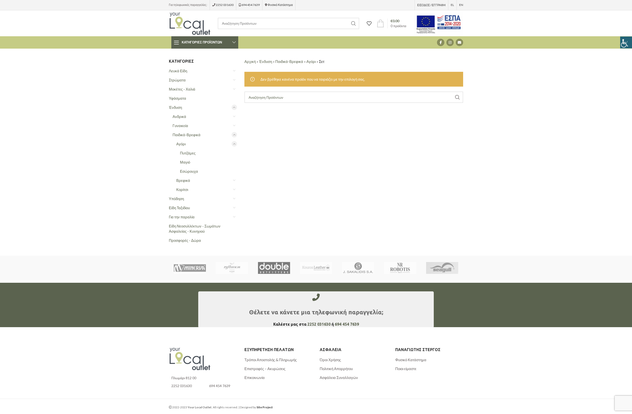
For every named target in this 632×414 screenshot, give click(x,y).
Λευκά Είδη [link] (178, 71)
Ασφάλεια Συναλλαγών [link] (339, 377)
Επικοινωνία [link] (254, 377)
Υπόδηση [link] (176, 198)
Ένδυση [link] (175, 107)
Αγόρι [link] (181, 144)
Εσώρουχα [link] (189, 171)
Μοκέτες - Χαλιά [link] (182, 89)
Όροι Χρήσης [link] (330, 360)
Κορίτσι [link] (182, 189)
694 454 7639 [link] (250, 5)
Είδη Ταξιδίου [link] (179, 208)
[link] (626, 42)
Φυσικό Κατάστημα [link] (280, 5)
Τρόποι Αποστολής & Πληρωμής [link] (270, 360)
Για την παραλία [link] (182, 217)
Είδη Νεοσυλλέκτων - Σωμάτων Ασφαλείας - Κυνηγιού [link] (194, 228)
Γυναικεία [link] (180, 125)
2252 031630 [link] (225, 5)
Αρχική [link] (250, 61)
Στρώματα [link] (177, 80)
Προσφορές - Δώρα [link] (185, 240)
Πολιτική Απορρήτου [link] (336, 368)
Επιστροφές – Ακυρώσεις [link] (264, 368)
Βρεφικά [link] (183, 180)
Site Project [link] (265, 407)
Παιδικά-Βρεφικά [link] (186, 134)
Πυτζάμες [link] (188, 153)
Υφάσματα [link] (177, 98)
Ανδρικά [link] (179, 116)
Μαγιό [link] (185, 162)
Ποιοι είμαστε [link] (405, 368)
